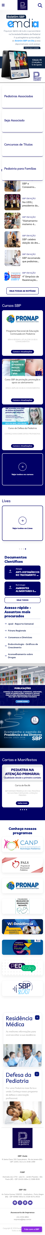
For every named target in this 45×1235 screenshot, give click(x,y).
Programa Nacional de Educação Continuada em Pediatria (22, 332)
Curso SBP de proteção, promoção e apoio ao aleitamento (22, 381)
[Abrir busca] (40, 5)
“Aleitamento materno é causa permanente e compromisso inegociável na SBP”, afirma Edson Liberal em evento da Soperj (30, 222)
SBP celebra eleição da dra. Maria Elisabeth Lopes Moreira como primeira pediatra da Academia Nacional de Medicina (31, 241)
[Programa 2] (22, 947)
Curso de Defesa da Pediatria (22, 428)
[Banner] (22, 967)
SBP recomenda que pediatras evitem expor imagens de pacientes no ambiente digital (31, 259)
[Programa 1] (22, 926)
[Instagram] (20, 1202)
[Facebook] (15, 1202)
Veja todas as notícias (22, 291)
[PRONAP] (22, 885)
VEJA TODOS (22, 600)
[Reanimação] (22, 906)
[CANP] (22, 844)
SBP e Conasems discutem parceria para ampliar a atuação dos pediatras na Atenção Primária (29, 185)
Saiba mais (22, 803)
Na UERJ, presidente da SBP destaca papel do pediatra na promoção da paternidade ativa (30, 204)
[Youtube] (30, 1202)
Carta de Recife (22, 785)
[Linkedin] (25, 1202)
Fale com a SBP (31, 1229)
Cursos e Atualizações (22, 351)
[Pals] (22, 865)
